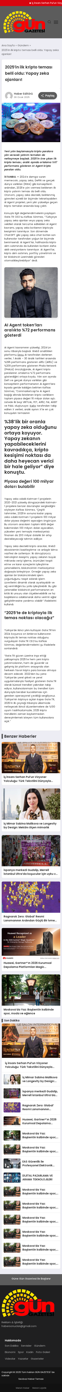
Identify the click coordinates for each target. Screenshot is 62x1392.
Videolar (10, 1358)
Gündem (39, 1345)
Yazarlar (23, 1358)
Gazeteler (37, 1358)
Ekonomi (10, 1352)
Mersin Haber (22, 1387)
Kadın (29, 1352)
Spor (21, 1352)
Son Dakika (11, 1345)
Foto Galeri (43, 1352)
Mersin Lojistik (39, 1387)
